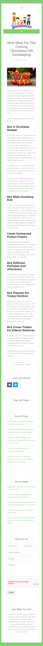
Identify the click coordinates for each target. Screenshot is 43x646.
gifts (23, 364)
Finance (22, 362)
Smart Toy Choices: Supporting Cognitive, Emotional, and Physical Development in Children (20, 459)
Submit (11, 592)
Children (26, 316)
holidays (28, 364)
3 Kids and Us (21, 21)
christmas (18, 364)
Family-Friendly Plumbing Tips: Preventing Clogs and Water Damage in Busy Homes (21, 440)
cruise (16, 336)
